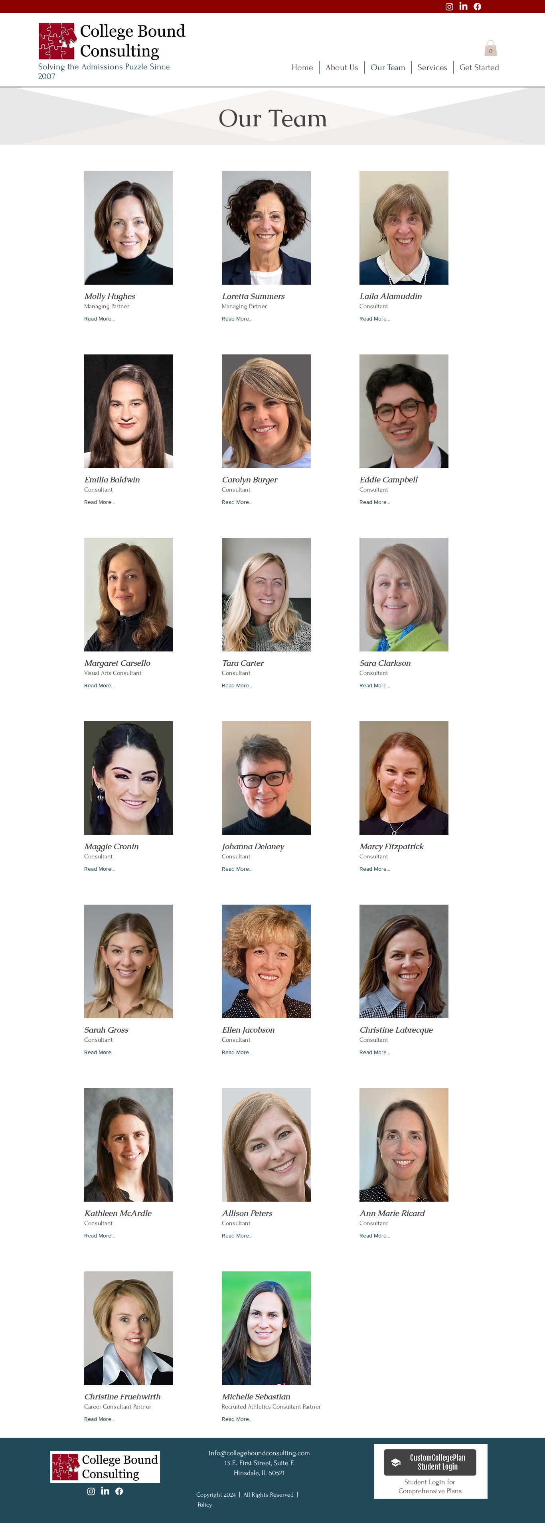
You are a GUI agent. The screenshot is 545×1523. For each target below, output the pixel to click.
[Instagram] (449, 7)
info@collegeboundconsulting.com (259, 1453)
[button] (491, 48)
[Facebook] (477, 7)
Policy (205, 1504)
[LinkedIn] (463, 7)
